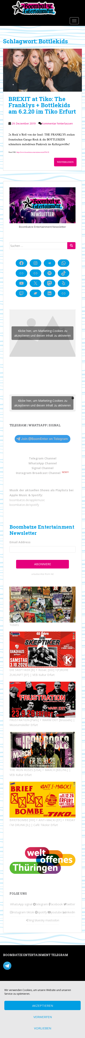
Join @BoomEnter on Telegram (44, 439)
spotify (42, 912)
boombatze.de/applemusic (27, 500)
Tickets (14, 625)
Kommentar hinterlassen (57, 123)
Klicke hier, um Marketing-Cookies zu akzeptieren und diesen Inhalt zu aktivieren (42, 333)
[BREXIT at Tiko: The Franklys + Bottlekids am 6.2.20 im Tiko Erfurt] (42, 70)
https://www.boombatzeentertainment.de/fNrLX (33, 152)
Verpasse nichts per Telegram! (31, 965)
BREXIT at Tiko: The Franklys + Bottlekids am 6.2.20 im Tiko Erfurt (42, 105)
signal (28, 904)
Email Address (20, 542)
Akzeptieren (42, 1005)
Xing (31, 920)
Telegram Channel (42, 458)
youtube (56, 912)
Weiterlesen (65, 161)
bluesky (40, 920)
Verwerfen (42, 1017)
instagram (19, 912)
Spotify (36, 495)
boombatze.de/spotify (24, 505)
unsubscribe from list (42, 574)
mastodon (52, 920)
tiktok (30, 912)
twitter (70, 904)
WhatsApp (17, 904)
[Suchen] (71, 245)
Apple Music (18, 495)
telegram (42, 904)
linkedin (70, 912)
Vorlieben (42, 1028)
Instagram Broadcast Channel (38, 473)
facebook (56, 904)
